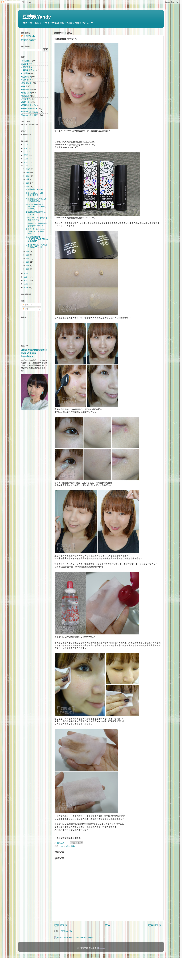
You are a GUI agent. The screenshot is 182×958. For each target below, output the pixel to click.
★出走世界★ (26, 64)
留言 (26, 309)
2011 (26, 287)
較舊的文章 (154, 925)
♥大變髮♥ (25, 73)
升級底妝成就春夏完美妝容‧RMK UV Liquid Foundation (34, 353)
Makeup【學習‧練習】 (30, 115)
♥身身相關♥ (26, 89)
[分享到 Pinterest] (81, 842)
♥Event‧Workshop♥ (29, 109)
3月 (28, 262)
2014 (26, 277)
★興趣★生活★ (27, 70)
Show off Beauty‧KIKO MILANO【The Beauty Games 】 (36, 206)
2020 (26, 152)
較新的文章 (60, 925)
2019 (26, 155)
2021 (26, 148)
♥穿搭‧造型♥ (26, 99)
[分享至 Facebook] (79, 842)
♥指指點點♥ (26, 96)
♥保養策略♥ (70, 846)
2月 (28, 265)
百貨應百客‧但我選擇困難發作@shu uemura (36, 225)
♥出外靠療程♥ (27, 83)
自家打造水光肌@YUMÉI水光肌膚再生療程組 (37, 246)
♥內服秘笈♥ (26, 77)
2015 (26, 273)
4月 (28, 259)
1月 (28, 269)
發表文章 (28, 305)
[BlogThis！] (74, 842)
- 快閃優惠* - (26, 61)
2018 (26, 159)
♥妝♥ (63, 846)
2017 (26, 162)
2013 (26, 280)
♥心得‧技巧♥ (26, 80)
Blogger (101, 948)
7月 (28, 186)
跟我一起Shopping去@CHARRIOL (34, 194)
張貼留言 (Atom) (67, 931)
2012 (26, 284)
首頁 (107, 925)
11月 (28, 172)
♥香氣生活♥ (26, 102)
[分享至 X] (76, 842)
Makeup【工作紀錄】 (30, 112)
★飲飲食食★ (26, 67)
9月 (28, 179)
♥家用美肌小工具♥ (28, 105)
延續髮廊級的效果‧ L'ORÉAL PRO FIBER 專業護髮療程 (37, 239)
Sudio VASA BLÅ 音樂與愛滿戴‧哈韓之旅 (36, 219)
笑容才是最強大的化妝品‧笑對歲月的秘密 (36, 200)
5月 (28, 255)
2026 (26, 145)
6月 (28, 251)
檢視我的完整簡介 (28, 40)
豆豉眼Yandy (36, 17)
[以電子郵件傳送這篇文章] (71, 842)
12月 (28, 169)
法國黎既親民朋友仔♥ (34, 190)
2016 (26, 166)
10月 (28, 176)
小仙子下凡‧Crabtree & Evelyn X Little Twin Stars (35, 231)
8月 (28, 183)
